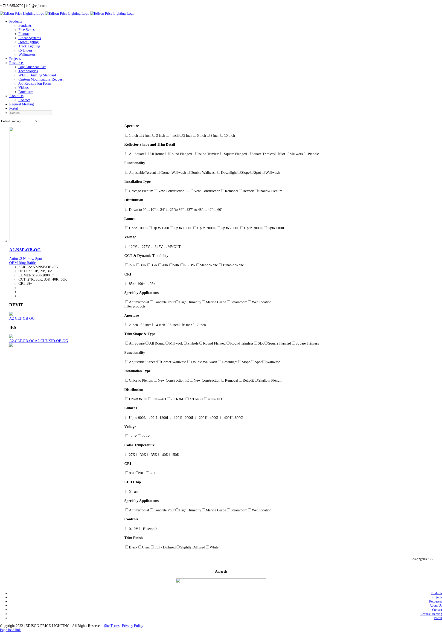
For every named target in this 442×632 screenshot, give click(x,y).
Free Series (26, 30)
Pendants (25, 25)
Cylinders (25, 50)
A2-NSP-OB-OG (25, 249)
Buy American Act (32, 67)
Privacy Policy (132, 626)
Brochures (25, 92)
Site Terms (111, 626)
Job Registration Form (34, 83)
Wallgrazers (26, 54)
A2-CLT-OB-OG (22, 318)
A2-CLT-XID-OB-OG (51, 341)
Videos (23, 88)
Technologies (28, 71)
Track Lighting (29, 46)
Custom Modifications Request (40, 79)
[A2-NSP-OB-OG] (66, 241)
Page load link (10, 630)
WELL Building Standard (37, 75)
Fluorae (23, 34)
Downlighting (28, 42)
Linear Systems (29, 38)
